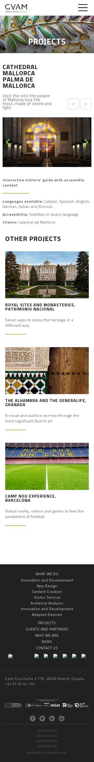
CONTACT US (47, 648)
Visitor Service (47, 597)
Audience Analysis (47, 603)
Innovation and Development (47, 580)
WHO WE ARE (47, 635)
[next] (85, 142)
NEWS (47, 641)
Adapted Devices (47, 614)
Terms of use (47, 746)
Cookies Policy (47, 741)
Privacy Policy (47, 736)
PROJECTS (47, 622)
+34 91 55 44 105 (19, 683)
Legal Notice (47, 731)
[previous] (8, 142)
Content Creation (47, 591)
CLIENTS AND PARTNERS (47, 629)
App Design (47, 585)
